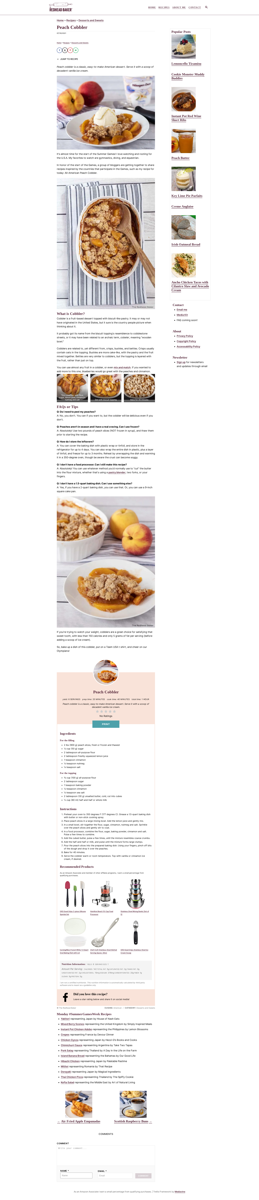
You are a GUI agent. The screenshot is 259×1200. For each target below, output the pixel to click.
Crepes (65, 1034)
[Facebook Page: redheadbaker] (66, 997)
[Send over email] (75, 50)
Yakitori (65, 1018)
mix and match (122, 367)
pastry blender (116, 472)
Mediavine (180, 1191)
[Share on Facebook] (59, 50)
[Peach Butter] (190, 141)
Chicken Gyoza (69, 1040)
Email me (182, 309)
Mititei (64, 1066)
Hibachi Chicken (70, 1061)
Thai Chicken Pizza (72, 1077)
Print (106, 724)
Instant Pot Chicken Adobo (76, 1029)
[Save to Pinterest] (70, 50)
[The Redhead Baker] (73, 7)
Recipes (71, 20)
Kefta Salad (67, 1082)
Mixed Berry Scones (72, 1024)
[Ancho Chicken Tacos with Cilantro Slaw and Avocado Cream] (190, 265)
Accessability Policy (188, 346)
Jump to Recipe (69, 59)
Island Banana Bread (72, 1055)
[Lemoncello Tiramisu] (190, 46)
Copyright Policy (186, 341)
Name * (64, 1171)
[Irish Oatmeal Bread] (190, 227)
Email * (102, 1171)
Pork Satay (67, 1050)
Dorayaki (66, 1071)
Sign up (181, 362)
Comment (63, 1143)
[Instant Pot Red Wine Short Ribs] (190, 99)
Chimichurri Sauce (71, 1045)
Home (60, 20)
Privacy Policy (185, 336)
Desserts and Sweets (91, 20)
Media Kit (182, 314)
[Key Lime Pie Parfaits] (190, 179)
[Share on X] (65, 50)
